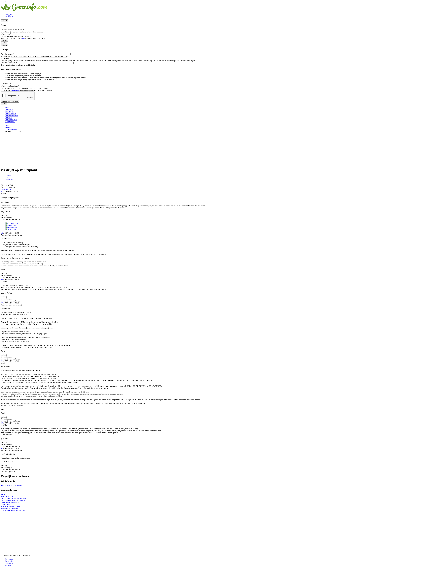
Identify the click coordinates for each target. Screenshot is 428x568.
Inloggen (8, 15)
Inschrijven (9, 17)
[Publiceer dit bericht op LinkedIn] (11, 227)
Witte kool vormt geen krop (10, 506)
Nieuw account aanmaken (10, 101)
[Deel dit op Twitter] (10, 229)
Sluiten (4, 43)
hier (23, 38)
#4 (2, 303)
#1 (2, 191)
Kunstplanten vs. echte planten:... (12, 485)
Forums (8, 127)
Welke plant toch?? (7, 496)
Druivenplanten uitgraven (10, 502)
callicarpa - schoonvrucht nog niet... (13, 510)
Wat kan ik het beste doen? (10, 508)
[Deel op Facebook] (11, 223)
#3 (2, 279)
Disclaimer (9, 559)
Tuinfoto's (8, 118)
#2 (2, 233)
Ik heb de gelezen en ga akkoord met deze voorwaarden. (28, 90)
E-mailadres (6, 58)
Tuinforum (9, 110)
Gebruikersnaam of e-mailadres (12, 30)
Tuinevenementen (11, 116)
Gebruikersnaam (7, 54)
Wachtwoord (6, 34)
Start (7, 108)
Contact (8, 565)
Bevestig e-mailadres (9, 63)
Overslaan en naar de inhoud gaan (13, 2)
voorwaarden (15, 90)
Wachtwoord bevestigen (10, 86)
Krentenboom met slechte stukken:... (14, 500)
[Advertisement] (214, 150)
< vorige (8, 175)
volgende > (9, 179)
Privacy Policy (10, 561)
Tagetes (3, 494)
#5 (2, 361)
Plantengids (9, 112)
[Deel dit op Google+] (11, 225)
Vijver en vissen (11, 129)
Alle (6, 177)
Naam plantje (5, 504)
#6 (2, 423)
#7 (2, 448)
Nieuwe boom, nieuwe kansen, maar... (14, 498)
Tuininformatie (10, 114)
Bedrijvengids (10, 122)
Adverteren (9, 563)
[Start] (24, 11)
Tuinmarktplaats (11, 120)
